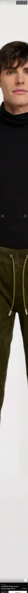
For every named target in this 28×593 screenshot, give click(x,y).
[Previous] (2, 216)
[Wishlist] (25, 580)
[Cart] (25, 2)
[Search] (21, 2)
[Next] (25, 216)
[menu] (18, 2)
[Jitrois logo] (4, 2)
